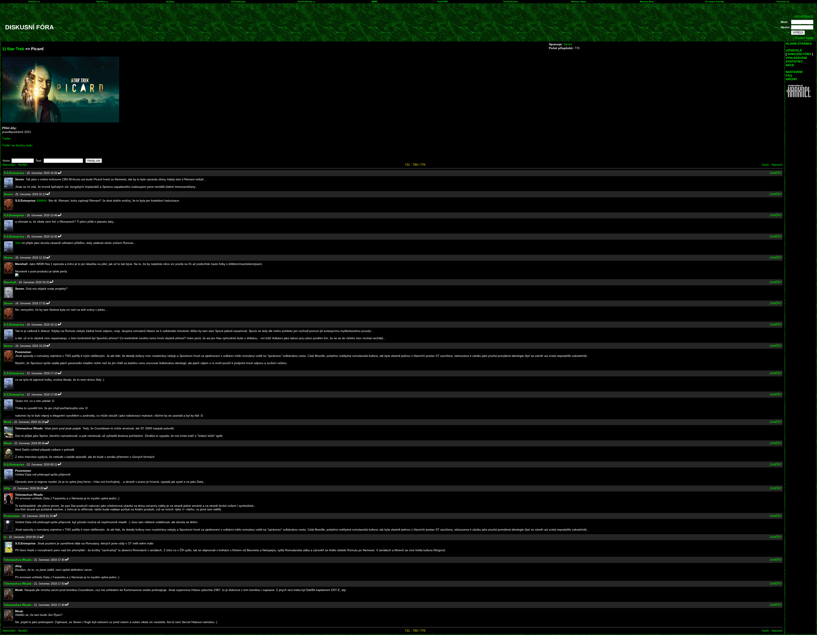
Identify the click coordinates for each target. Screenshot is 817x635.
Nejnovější (9, 164)
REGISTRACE (803, 16)
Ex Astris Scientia (715, 1)
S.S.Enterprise (14, 173)
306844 (41, 200)
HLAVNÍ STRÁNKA (799, 43)
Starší (765, 164)
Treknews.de (783, 1)
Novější (22, 164)
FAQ (789, 75)
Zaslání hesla (804, 38)
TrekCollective (510, 1)
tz (5, 537)
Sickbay (170, 1)
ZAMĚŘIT (776, 173)
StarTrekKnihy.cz (306, 1)
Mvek (7, 422)
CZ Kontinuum (238, 1)
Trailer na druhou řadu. (17, 145)
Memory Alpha (578, 1)
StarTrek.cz (102, 1)
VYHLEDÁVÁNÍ (796, 58)
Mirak (8, 443)
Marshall (10, 282)
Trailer (6, 138)
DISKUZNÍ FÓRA (799, 54)
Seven (568, 44)
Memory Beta (647, 1)
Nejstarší (777, 164)
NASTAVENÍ (794, 72)
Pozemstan (12, 516)
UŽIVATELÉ (794, 50)
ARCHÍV (791, 79)
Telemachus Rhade (17, 559)
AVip (7, 488)
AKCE (790, 65)
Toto (18, 243)
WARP (374, 1)
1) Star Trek (13, 49)
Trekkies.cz (34, 1)
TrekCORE (442, 1)
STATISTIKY (794, 61)
